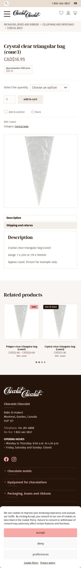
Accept (40, 532)
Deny (40, 543)
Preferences (41, 554)
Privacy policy (47, 563)
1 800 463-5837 (61, 3)
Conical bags (15, 28)
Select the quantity (16, 87)
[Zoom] (40, 171)
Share (38, 112)
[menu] (7, 14)
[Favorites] (61, 14)
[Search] (6, 3)
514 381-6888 (26, 428)
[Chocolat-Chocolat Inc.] (27, 14)
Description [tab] (13, 218)
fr (75, 3)
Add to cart (30, 99)
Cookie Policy (31, 563)
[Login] (68, 14)
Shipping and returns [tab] (19, 225)
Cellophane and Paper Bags (58, 24)
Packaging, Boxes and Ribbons (21, 24)
